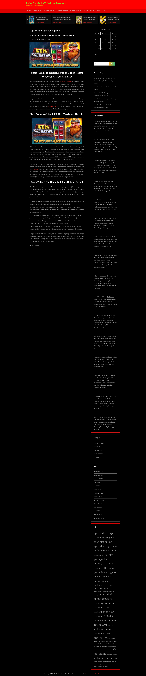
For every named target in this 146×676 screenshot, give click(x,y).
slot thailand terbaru (107, 664)
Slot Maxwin (110, 297)
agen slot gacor (107, 537)
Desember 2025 (99, 471)
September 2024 (99, 507)
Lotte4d (96, 255)
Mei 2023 (97, 511)
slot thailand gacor (102, 661)
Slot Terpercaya (102, 160)
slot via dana (105, 666)
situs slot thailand (65, 82)
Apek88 (35, 169)
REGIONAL (37, 11)
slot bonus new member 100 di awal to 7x (105, 620)
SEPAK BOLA (36, 22)
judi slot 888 (101, 555)
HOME (29, 11)
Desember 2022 (99, 514)
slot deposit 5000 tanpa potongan (109, 643)
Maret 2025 (97, 489)
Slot (107, 121)
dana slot (96, 555)
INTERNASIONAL (50, 11)
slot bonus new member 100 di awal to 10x (102, 633)
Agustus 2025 (98, 479)
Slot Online (97, 220)
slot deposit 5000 (97, 643)
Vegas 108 (104, 202)
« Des (95, 55)
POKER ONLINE (75, 11)
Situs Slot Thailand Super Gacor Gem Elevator (52, 35)
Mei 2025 (97, 482)
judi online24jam (54, 106)
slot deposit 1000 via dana (111, 641)
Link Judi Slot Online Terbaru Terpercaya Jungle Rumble (69, 18)
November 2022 (99, 518)
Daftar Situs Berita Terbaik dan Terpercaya (46, 3)
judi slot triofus (104, 564)
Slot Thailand (107, 357)
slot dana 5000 (110, 638)
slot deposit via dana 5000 (107, 650)
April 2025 (97, 486)
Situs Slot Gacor (108, 139)
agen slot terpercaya (105, 546)
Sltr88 (96, 396)
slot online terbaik (104, 658)
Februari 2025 (98, 493)
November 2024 (99, 504)
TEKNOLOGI (101, 11)
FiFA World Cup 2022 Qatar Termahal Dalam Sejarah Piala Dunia (42, 18)
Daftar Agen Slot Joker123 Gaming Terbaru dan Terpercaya (92, 18)
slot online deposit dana (112, 654)
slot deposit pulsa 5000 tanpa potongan (102, 646)
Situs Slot (106, 276)
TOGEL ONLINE (89, 11)
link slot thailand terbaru (105, 588)
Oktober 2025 (98, 475)
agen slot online (103, 541)
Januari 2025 (98, 497)
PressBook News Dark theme (93, 674)
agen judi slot (101, 533)
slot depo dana (102, 641)
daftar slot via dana (105, 550)
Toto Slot (103, 315)
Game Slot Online (45, 39)
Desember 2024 (99, 500)
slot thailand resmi (110, 661)
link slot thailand (106, 585)
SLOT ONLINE (63, 11)
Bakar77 (96, 417)
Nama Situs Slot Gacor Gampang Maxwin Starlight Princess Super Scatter (104, 80)
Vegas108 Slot (98, 375)
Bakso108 (97, 336)
